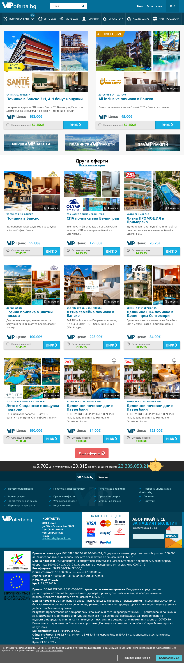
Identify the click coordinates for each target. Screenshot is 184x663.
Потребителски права (20, 488)
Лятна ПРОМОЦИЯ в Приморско (145, 220)
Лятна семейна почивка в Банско (90, 314)
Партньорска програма (21, 505)
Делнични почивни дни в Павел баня (90, 407)
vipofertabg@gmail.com (56, 538)
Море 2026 (72, 18)
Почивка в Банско (22, 218)
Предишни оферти (64, 496)
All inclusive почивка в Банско (125, 98)
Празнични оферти (109, 496)
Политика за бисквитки (111, 488)
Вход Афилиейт (62, 505)
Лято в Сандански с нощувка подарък (32, 407)
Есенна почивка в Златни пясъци (29, 314)
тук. (37, 650)
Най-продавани (169, 18)
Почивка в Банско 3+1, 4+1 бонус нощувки (44, 98)
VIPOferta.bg (85, 477)
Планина (93, 18)
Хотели (103, 477)
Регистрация (154, 6)
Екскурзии (149, 501)
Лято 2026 (50, 18)
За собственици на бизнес (22, 501)
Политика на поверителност (69, 488)
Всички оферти (21, 17)
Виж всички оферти (92, 165)
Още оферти (89, 453)
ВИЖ (74, 124)
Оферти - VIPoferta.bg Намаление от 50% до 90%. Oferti (20, 5)
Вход (140, 6)
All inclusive (141, 18)
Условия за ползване (65, 501)
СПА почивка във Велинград (93, 218)
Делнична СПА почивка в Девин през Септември (150, 314)
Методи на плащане (109, 501)
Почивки (148, 496)
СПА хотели (116, 18)
